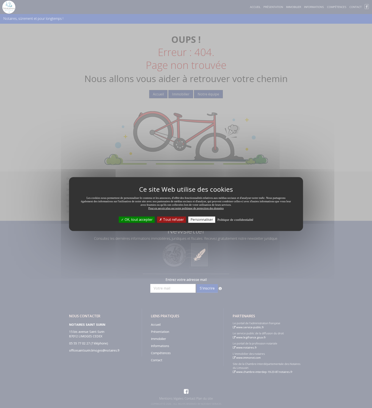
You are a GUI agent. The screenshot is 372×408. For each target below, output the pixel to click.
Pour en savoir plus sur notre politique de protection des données (186, 208)
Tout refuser (173, 219)
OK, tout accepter (138, 219)
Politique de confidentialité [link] (235, 219)
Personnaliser (202, 219)
